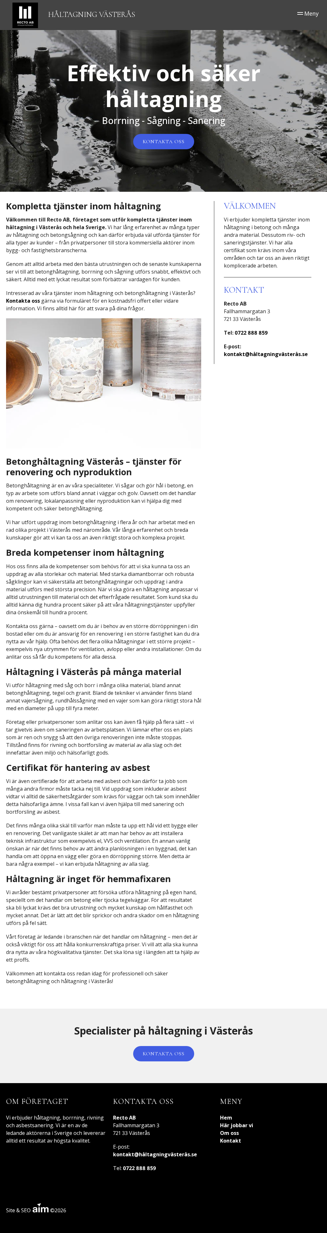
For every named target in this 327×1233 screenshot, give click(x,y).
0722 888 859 (251, 332)
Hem (226, 1117)
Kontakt (230, 1140)
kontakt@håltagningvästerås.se (266, 354)
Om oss (229, 1132)
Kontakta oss (164, 141)
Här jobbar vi (236, 1125)
